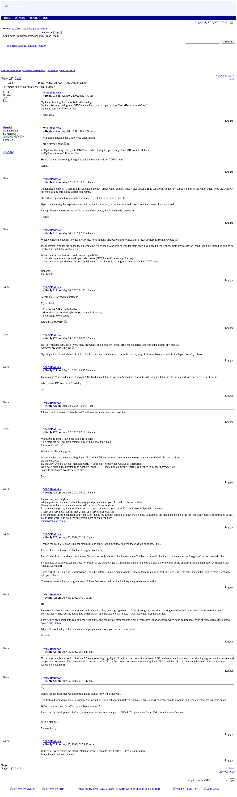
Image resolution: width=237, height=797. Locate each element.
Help (14, 45)
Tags (27, 45)
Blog (45, 17)
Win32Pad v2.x (67, 70)
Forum (33, 17)
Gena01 (7, 127)
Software (20, 17)
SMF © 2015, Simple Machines (128, 788)
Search (21, 45)
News (7, 17)
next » (231, 75)
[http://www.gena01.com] (8, 152)
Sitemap (155, 788)
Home (8, 45)
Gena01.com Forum (11, 70)
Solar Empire (54, 622)
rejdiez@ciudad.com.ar (53, 520)
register (43, 28)
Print (231, 79)
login (33, 28)
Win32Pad (53, 70)
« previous (221, 75)
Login (33, 45)
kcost (6, 92)
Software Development (34, 70)
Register (41, 45)
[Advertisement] (118, 58)
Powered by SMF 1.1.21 (92, 788)
